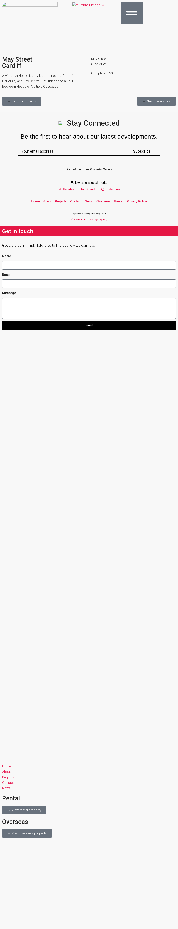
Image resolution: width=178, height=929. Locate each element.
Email (6, 274)
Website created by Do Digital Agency (89, 219)
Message (9, 293)
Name (6, 256)
